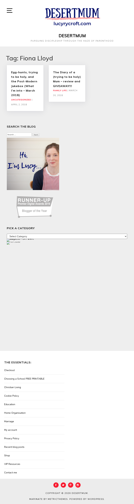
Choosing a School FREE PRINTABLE (24, 378)
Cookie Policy (11, 395)
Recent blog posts (14, 447)
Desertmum (72, 35)
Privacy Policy (11, 438)
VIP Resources (12, 464)
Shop (7, 455)
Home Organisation (15, 413)
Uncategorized (21, 99)
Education (9, 404)
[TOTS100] (13, 243)
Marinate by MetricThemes (48, 499)
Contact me (10, 472)
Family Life (60, 90)
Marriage (9, 421)
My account (10, 430)
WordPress (96, 499)
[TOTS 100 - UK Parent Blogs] (21, 240)
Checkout (9, 370)
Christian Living (12, 387)
